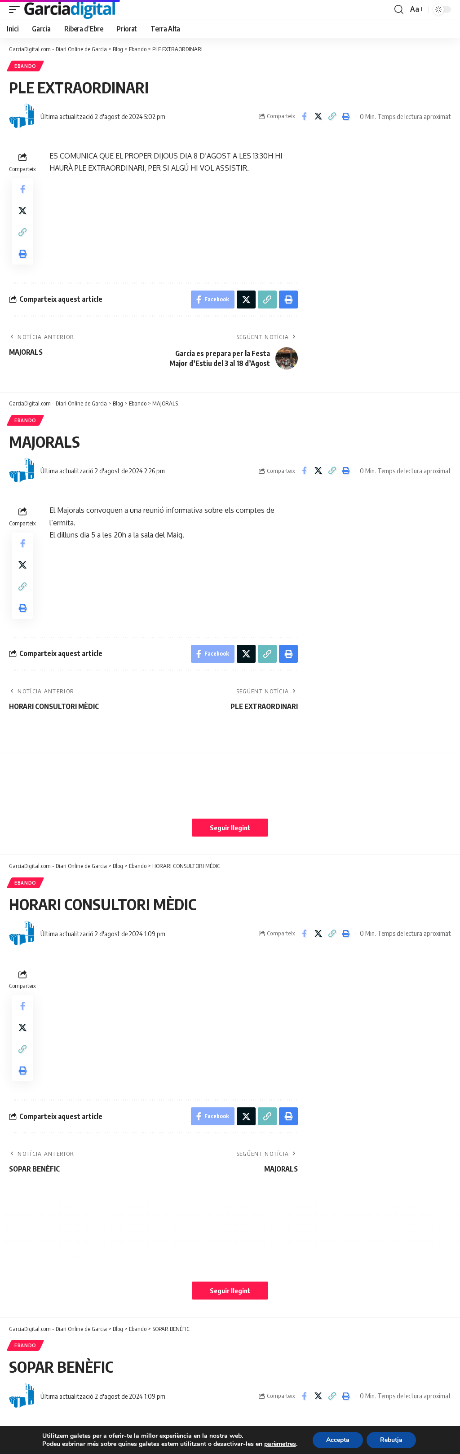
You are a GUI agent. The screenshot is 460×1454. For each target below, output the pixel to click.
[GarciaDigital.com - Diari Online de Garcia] (69, 9)
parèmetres (280, 1444)
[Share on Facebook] (304, 116)
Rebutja (391, 1440)
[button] (16, 9)
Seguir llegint (230, 828)
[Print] (346, 116)
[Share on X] (318, 116)
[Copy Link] (332, 116)
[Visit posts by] (22, 116)
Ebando (25, 66)
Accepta (337, 1440)
